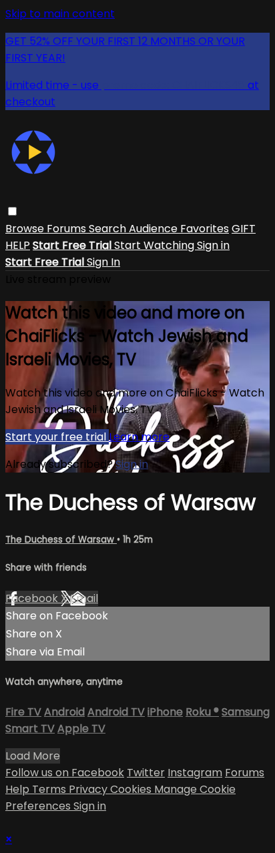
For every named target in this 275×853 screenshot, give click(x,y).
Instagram (195, 772)
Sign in (213, 245)
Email (84, 598)
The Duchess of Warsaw (61, 539)
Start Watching (155, 245)
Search (109, 228)
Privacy (89, 789)
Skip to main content (60, 13)
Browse (26, 228)
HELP (17, 245)
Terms (50, 789)
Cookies (132, 789)
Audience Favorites (179, 228)
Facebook (33, 598)
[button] (12, 211)
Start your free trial (57, 437)
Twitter (146, 772)
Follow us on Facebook (64, 772)
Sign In (103, 262)
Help (18, 789)
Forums (68, 228)
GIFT (244, 228)
